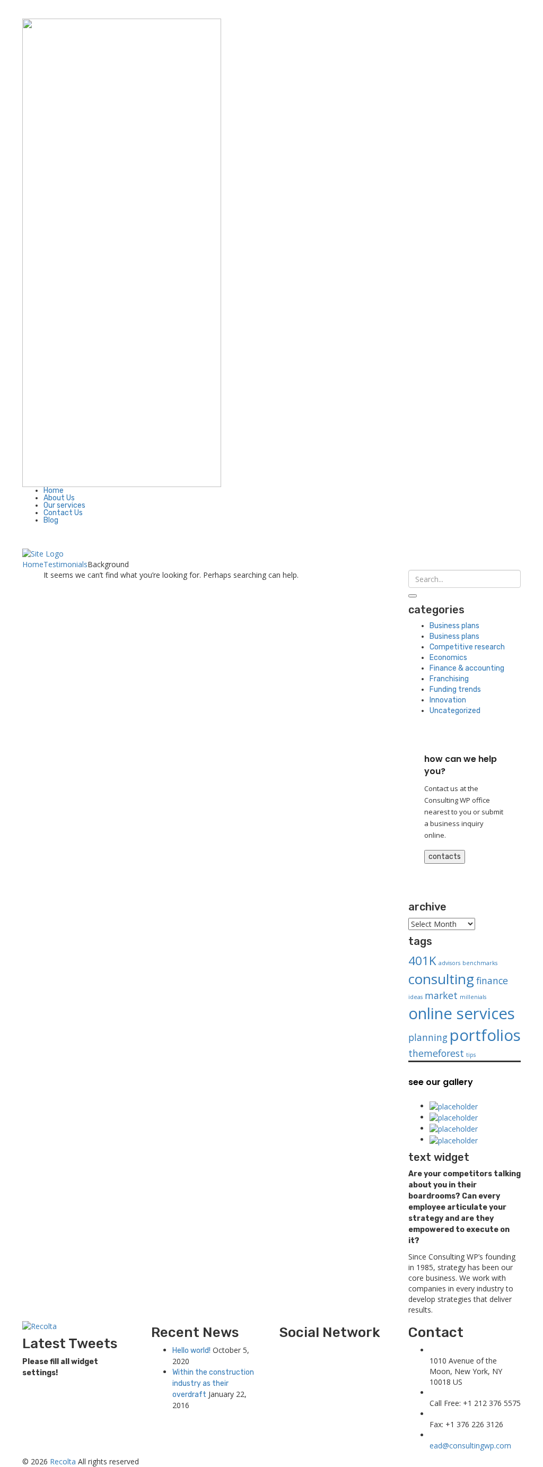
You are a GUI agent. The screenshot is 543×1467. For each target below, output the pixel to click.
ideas (415, 997)
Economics (448, 657)
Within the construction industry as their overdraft (213, 1383)
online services (461, 1013)
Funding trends (455, 689)
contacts (444, 856)
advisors (449, 963)
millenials (473, 997)
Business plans (454, 625)
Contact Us (63, 512)
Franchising (449, 678)
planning (428, 1037)
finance (492, 980)
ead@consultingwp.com (470, 1445)
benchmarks (479, 963)
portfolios (485, 1035)
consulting (441, 978)
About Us (59, 497)
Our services (64, 505)
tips (471, 1054)
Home (53, 490)
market (441, 995)
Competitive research (467, 647)
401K (422, 960)
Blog (50, 520)
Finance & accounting (467, 668)
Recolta (63, 1461)
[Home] (43, 553)
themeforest (436, 1053)
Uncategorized (455, 710)
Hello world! (191, 1350)
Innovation (448, 700)
